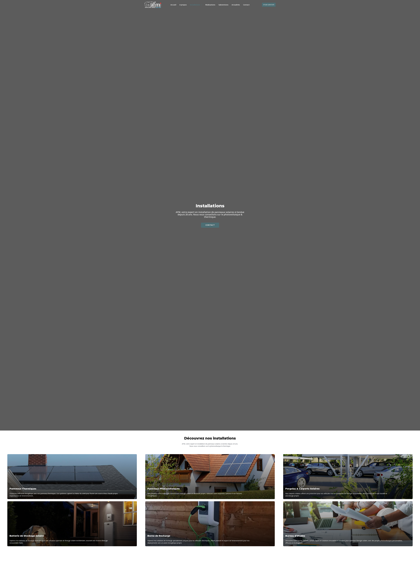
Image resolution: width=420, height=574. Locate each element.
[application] (201, 4)
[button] (269, 5)
